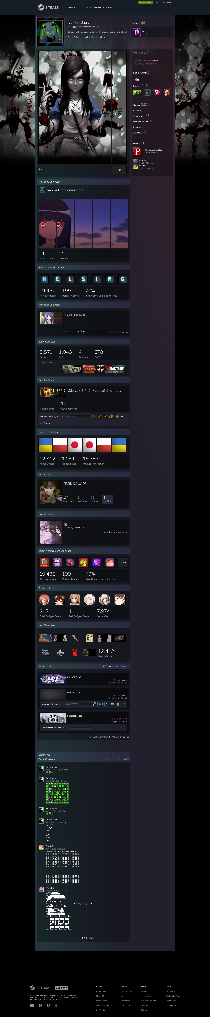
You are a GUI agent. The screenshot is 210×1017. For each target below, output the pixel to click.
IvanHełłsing (80, 331)
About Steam (102, 991)
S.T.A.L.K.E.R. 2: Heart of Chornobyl (95, 390)
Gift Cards (100, 1010)
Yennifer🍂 (79, 528)
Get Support (171, 1000)
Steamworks (101, 1000)
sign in (157, 3)
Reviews (125, 737)
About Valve (126, 991)
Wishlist (115, 737)
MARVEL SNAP (74, 677)
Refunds (144, 1010)
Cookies (144, 1005)
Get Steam (170, 991)
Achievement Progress (49, 416)
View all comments (46, 759)
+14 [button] (122, 416)
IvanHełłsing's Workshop (65, 190)
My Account (171, 1005)
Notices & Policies (149, 1000)
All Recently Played (101, 737)
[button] (152, 22)
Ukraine (142, 165)
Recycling (125, 1005)
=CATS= (142, 160)
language (166, 3)
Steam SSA (100, 996)
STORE (71, 7)
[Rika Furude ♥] (47, 247)
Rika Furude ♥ (74, 315)
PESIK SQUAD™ (75, 483)
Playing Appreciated (153, 150)
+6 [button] (124, 704)
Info (156, 60)
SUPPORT (108, 7)
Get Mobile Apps (173, 996)
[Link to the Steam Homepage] (48, 10)
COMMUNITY (84, 7)
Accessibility (146, 996)
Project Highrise (74, 716)
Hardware (125, 1000)
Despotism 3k (73, 692)
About (97, 7)
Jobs (123, 996)
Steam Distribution (104, 1005)
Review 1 (47, 423)
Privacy (144, 991)
